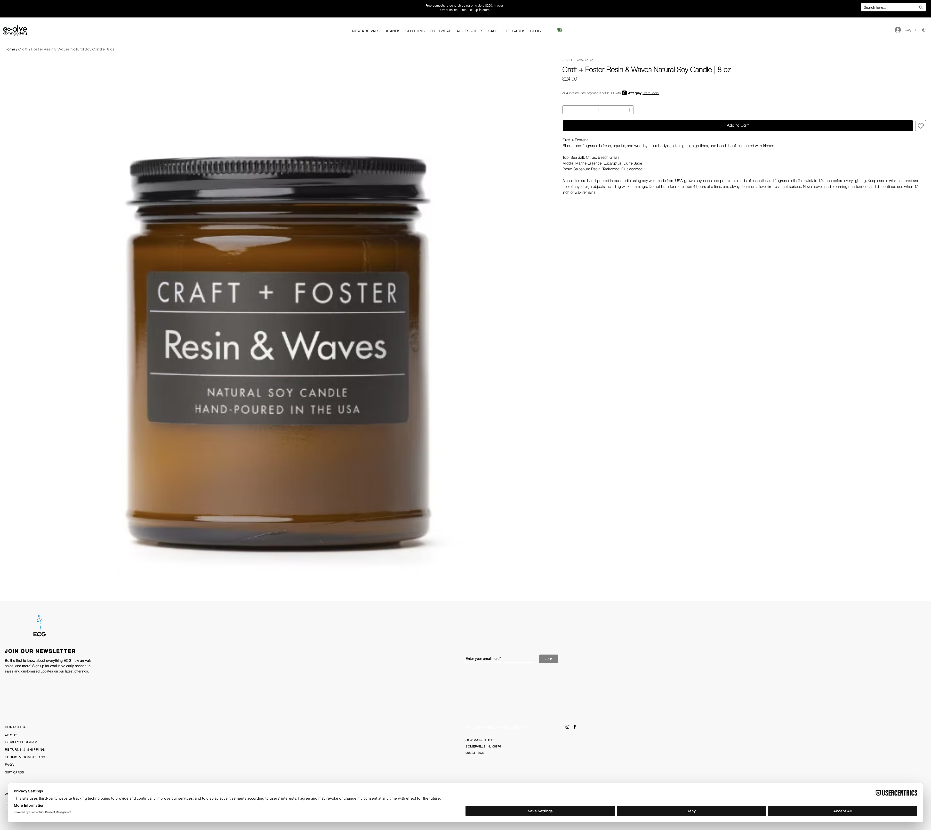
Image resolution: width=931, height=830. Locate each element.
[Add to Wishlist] (920, 125)
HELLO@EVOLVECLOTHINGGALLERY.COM (497, 727)
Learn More (650, 93)
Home (10, 49)
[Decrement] (566, 110)
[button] (392, 31)
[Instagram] (567, 726)
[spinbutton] (598, 110)
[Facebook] (574, 726)
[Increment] (630, 110)
